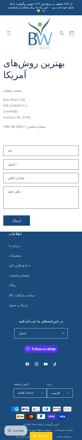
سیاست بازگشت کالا (22, 295)
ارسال (16, 220)
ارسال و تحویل (18, 305)
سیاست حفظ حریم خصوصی (36, 429)
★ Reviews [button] (41, 436)
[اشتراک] (63, 333)
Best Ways (38, 424)
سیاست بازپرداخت (63, 429)
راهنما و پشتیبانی (19, 275)
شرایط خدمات (64, 436)
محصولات (15, 256)
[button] (9, 33)
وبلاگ (12, 285)
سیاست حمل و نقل (24, 436)
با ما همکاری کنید (19, 265)
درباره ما (14, 246)
